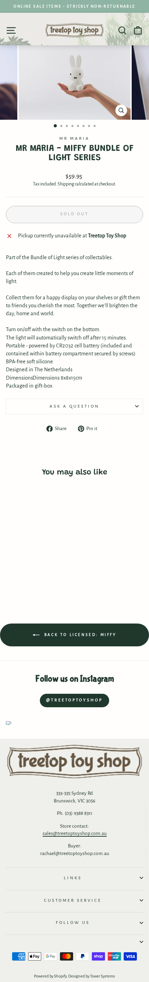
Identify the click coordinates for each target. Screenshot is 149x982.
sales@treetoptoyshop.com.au (75, 833)
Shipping (66, 184)
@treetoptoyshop (74, 700)
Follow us (73, 922)
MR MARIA (74, 138)
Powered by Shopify (50, 976)
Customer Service (73, 900)
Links (73, 877)
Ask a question (74, 406)
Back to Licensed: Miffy (79, 635)
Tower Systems (102, 976)
